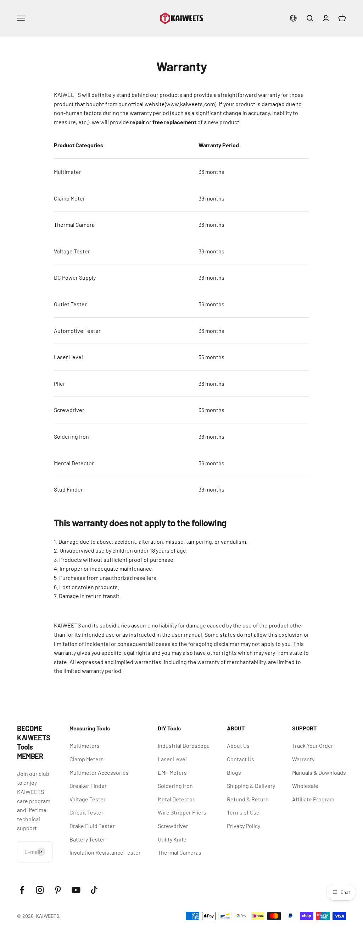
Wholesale (305, 785)
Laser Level (172, 759)
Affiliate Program (313, 799)
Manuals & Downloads (319, 772)
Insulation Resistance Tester (105, 852)
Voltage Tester (87, 799)
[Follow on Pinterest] (58, 890)
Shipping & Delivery (251, 785)
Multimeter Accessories (99, 772)
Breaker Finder (88, 785)
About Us (238, 745)
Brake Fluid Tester (92, 825)
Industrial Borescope (184, 745)
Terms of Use (243, 812)
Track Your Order (312, 745)
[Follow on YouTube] (76, 890)
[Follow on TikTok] (94, 890)
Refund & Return (248, 799)
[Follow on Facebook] (22, 890)
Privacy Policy (243, 825)
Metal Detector (176, 799)
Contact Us (240, 759)
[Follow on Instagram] (40, 890)
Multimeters (84, 745)
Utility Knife (172, 839)
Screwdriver (173, 825)
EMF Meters (172, 772)
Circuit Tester (86, 812)
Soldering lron (175, 785)
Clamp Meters (86, 759)
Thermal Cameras (179, 852)
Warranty (303, 759)
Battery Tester (87, 839)
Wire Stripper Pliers (182, 812)
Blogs (234, 772)
